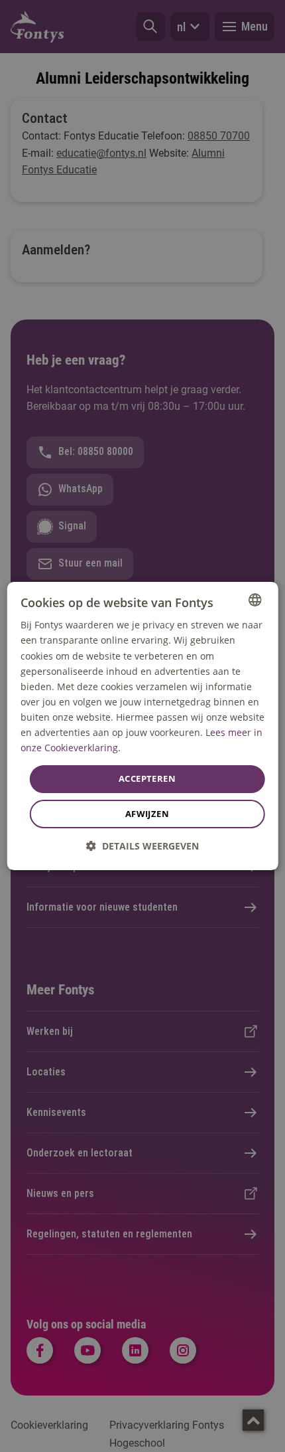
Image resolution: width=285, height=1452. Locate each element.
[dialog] (142, 726)
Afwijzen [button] (147, 814)
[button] (142, 846)
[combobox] (254, 599)
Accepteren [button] (147, 778)
